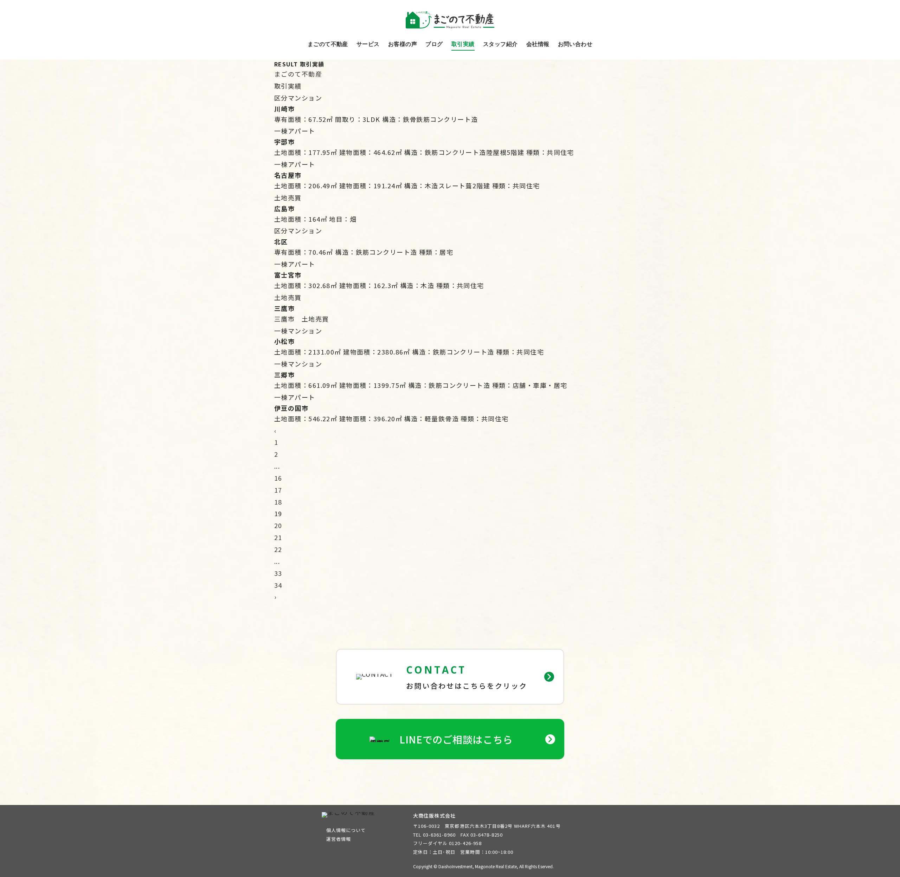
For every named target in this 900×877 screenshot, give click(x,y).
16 (278, 477)
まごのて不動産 (328, 44)
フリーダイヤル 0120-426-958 (447, 843)
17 (278, 489)
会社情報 (537, 44)
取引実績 (463, 44)
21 (278, 537)
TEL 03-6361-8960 (434, 834)
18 (278, 501)
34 (278, 585)
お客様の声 (402, 44)
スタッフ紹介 (500, 44)
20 (278, 525)
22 (278, 549)
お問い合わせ (575, 44)
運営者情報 (338, 839)
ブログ (434, 44)
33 (278, 573)
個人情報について (346, 830)
